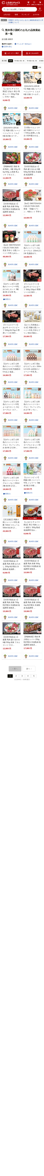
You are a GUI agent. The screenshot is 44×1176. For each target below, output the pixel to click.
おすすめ (36, 14)
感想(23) (29, 493)
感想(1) (8, 299)
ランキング (25, 14)
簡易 (35, 67)
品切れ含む (8, 46)
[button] (40, 9)
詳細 (39, 67)
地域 (16, 14)
